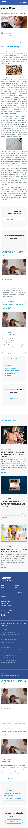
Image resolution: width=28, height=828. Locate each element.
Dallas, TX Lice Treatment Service (7, 647)
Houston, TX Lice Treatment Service (8, 652)
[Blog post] (14, 435)
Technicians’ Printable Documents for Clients (6, 604)
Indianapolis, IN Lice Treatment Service (8, 655)
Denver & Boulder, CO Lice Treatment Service (10, 645)
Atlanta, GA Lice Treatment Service (7, 657)
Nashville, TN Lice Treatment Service (8, 636)
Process (2, 587)
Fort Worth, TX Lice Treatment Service (8, 662)
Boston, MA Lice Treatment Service (8, 642)
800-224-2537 (6, 612)
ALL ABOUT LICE (9, 365)
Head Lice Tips (14, 13)
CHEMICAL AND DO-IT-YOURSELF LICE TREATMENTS (12, 369)
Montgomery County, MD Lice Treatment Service (10, 634)
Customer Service (18, 592)
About (2, 585)
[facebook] (1, 615)
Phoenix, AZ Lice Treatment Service (8, 629)
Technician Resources (5, 601)
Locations (17, 585)
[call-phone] (17, 2)
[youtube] (4, 615)
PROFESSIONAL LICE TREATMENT (10, 374)
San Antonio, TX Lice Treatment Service (9, 639)
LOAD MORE (14, 358)
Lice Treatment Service (5, 13)
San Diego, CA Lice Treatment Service (8, 660)
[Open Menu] (24, 3)
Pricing (2, 590)
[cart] (21, 2)
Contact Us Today (14, 244)
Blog (2, 599)
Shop (16, 587)
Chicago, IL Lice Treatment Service (7, 664)
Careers (16, 590)
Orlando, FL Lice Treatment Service (8, 632)
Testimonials (4, 596)
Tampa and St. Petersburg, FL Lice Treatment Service (11, 649)
